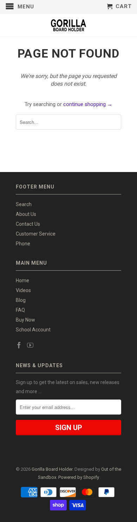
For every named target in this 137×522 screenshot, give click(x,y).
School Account (33, 329)
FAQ (20, 310)
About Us (26, 214)
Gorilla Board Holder (52, 469)
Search (24, 204)
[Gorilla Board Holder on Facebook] (19, 345)
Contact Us (28, 224)
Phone (23, 243)
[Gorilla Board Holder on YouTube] (30, 345)
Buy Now (25, 320)
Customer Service (36, 234)
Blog (21, 300)
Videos (23, 290)
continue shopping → (87, 104)
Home (22, 280)
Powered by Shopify (78, 477)
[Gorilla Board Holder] (68, 25)
